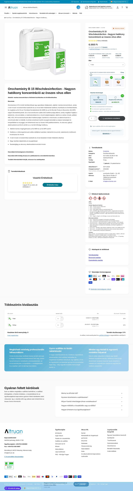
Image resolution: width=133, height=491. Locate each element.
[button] (6, 7)
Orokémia (106, 151)
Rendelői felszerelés (113, 448)
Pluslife (6, 13)
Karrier (83, 433)
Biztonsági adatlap (95, 257)
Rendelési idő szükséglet (47, 13)
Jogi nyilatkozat (60, 452)
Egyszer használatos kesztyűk (116, 435)
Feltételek (84, 443)
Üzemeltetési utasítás (96, 260)
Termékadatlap (93, 255)
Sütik (82, 451)
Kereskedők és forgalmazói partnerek (89, 437)
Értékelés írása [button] (52, 185)
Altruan (10, 484)
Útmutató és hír (60, 444)
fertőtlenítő (110, 438)
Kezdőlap (8, 17)
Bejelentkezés (103, 1)
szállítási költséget (95, 49)
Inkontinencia (111, 446)
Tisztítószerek (111, 440)
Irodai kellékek (111, 451)
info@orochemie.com (109, 181)
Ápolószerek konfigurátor (89, 1)
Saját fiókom (59, 435)
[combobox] (51, 7)
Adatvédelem (59, 449)
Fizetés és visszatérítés (62, 438)
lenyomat (84, 440)
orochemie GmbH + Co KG (97, 27)
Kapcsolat (76, 1)
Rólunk (57, 446)
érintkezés (58, 433)
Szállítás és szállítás (61, 441)
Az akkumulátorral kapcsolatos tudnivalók (90, 455)
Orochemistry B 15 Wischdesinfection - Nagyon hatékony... (30, 17)
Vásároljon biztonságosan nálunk (101, 289)
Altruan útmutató (63, 13)
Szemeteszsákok (112, 443)
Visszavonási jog (86, 446)
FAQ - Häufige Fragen (62, 454)
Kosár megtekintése (12, 335)
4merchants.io (22, 484)
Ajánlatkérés (106, 133)
